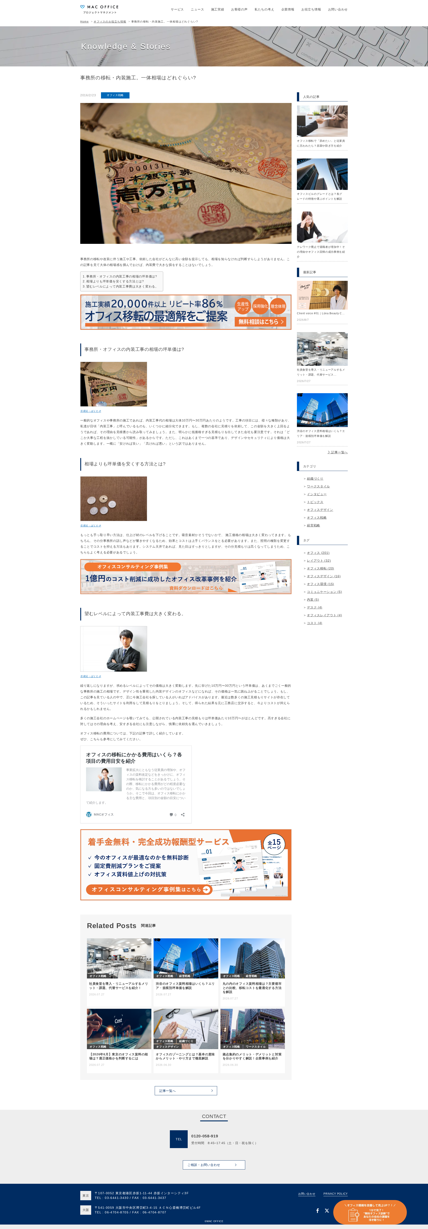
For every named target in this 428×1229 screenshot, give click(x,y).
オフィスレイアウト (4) (324, 615)
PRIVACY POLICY (335, 1193)
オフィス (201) (318, 553)
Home (84, 21)
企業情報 (287, 9)
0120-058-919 (204, 1136)
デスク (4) (314, 607)
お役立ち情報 (311, 9)
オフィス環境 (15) (320, 584)
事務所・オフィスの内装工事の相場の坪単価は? (121, 276)
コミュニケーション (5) (324, 592)
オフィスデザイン (320, 510)
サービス (177, 9)
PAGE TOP (416, 1215)
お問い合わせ (338, 9)
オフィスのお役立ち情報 (110, 21)
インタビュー (317, 494)
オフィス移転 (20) (320, 568)
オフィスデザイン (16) (324, 576)
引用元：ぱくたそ (90, 411)
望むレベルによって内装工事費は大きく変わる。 (122, 286)
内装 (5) (313, 599)
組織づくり (315, 478)
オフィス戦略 (115, 95)
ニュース (197, 9)
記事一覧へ (339, 452)
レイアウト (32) (319, 560)
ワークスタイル (318, 486)
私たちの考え (264, 9)
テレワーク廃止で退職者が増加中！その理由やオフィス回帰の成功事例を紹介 (321, 251)
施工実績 (217, 9)
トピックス (315, 502)
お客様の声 (239, 9)
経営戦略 (313, 525)
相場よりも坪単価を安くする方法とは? (115, 281)
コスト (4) (314, 623)
